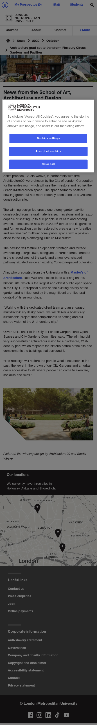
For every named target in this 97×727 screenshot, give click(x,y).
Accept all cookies (48, 151)
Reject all (48, 164)
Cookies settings (48, 138)
